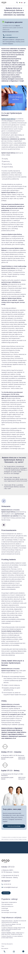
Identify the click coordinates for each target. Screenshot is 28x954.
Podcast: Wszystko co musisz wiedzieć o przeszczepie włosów (12, 937)
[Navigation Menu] (25, 2)
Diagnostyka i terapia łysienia (9, 902)
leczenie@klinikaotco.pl (11, 37)
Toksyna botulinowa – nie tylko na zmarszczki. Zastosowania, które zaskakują (13, 921)
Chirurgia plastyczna (7, 904)
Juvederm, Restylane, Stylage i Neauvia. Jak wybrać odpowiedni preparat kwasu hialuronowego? (13, 929)
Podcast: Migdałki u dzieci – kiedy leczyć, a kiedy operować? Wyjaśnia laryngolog (12, 933)
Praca (2, 946)
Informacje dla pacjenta (7, 944)
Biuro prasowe (4, 948)
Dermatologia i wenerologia (8, 912)
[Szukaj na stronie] (17, 3)
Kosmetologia (5, 910)
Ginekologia (4, 908)
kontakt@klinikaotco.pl (10, 887)
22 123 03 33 (8, 35)
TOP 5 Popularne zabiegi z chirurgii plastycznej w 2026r (11, 925)
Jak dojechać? (5, 881)
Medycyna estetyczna (7, 906)
